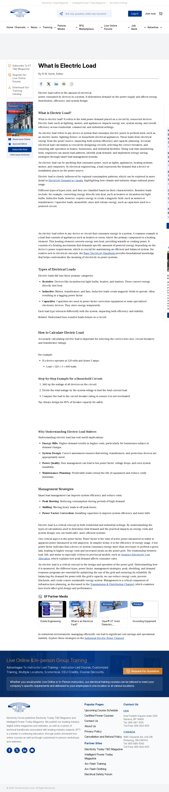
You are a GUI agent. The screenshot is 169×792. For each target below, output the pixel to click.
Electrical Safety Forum (98, 774)
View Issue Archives (20, 154)
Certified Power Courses (99, 715)
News (34, 27)
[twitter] (48, 84)
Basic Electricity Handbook (99, 253)
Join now (150, 13)
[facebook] (41, 84)
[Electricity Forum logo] (20, 13)
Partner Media (62, 27)
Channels (20, 27)
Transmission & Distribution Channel (112, 584)
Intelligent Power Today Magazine (89, 3)
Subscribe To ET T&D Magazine (21, 67)
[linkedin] (56, 84)
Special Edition (20, 144)
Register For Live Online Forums (19, 78)
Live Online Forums (110, 27)
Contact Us (91, 721)
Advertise (153, 27)
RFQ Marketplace (86, 27)
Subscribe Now (19, 149)
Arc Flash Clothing (118, 3)
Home (10, 27)
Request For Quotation (145, 671)
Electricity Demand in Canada (66, 180)
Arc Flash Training (95, 763)
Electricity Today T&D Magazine (103, 749)
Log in (134, 13)
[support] (64, 84)
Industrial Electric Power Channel (104, 638)
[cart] (160, 13)
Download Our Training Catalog (20, 90)
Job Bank (134, 27)
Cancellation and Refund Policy (103, 736)
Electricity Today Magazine (55, 3)
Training (47, 27)
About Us (90, 726)
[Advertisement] (98, 217)
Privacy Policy (93, 731)
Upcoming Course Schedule (101, 710)
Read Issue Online (21, 139)
